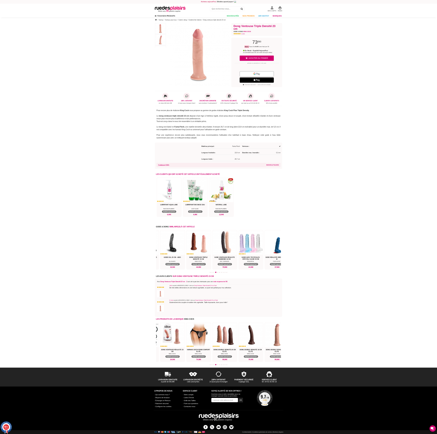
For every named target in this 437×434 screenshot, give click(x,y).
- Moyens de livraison (162, 397)
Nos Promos (249, 16)
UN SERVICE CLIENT (250, 101)
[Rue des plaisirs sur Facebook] (206, 427)
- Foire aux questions (190, 403)
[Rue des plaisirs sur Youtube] (219, 427)
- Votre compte (188, 395)
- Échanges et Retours (162, 400)
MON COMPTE (272, 11)
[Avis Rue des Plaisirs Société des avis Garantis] (265, 398)
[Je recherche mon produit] (242, 9)
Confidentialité (246, 432)
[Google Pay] (257, 74)
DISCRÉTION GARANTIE (207, 101)
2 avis (243, 34)
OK (241, 400)
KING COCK (189, 319)
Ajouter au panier (258, 58)
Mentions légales (278, 432)
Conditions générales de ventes (262, 432)
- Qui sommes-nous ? (162, 395)
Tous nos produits (165, 16)
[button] (210, 272)
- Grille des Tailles (189, 400)
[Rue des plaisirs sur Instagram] (225, 427)
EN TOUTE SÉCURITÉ (229, 101)
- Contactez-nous (189, 406)
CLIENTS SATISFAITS (271, 101)
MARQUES (277, 16)
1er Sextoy (263, 16)
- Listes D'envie (188, 397)
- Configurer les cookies (162, 406)
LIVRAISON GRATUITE (165, 101)
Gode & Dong (242, 31)
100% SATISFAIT (186, 101)
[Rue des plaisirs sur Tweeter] (212, 427)
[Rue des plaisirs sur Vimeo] (231, 427)
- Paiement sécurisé (161, 403)
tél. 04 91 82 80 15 (269, 382)
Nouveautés (233, 16)
